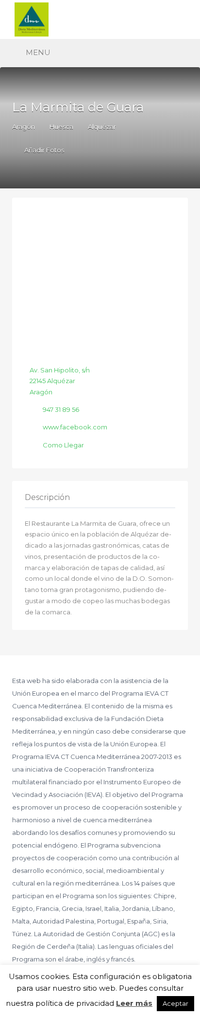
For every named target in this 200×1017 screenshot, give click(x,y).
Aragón (23, 126)
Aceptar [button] (175, 1003)
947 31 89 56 (61, 409)
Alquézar (102, 126)
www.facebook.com (75, 427)
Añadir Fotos (43, 150)
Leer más (134, 1003)
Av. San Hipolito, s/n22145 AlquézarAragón (60, 381)
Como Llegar (63, 445)
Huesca (61, 126)
